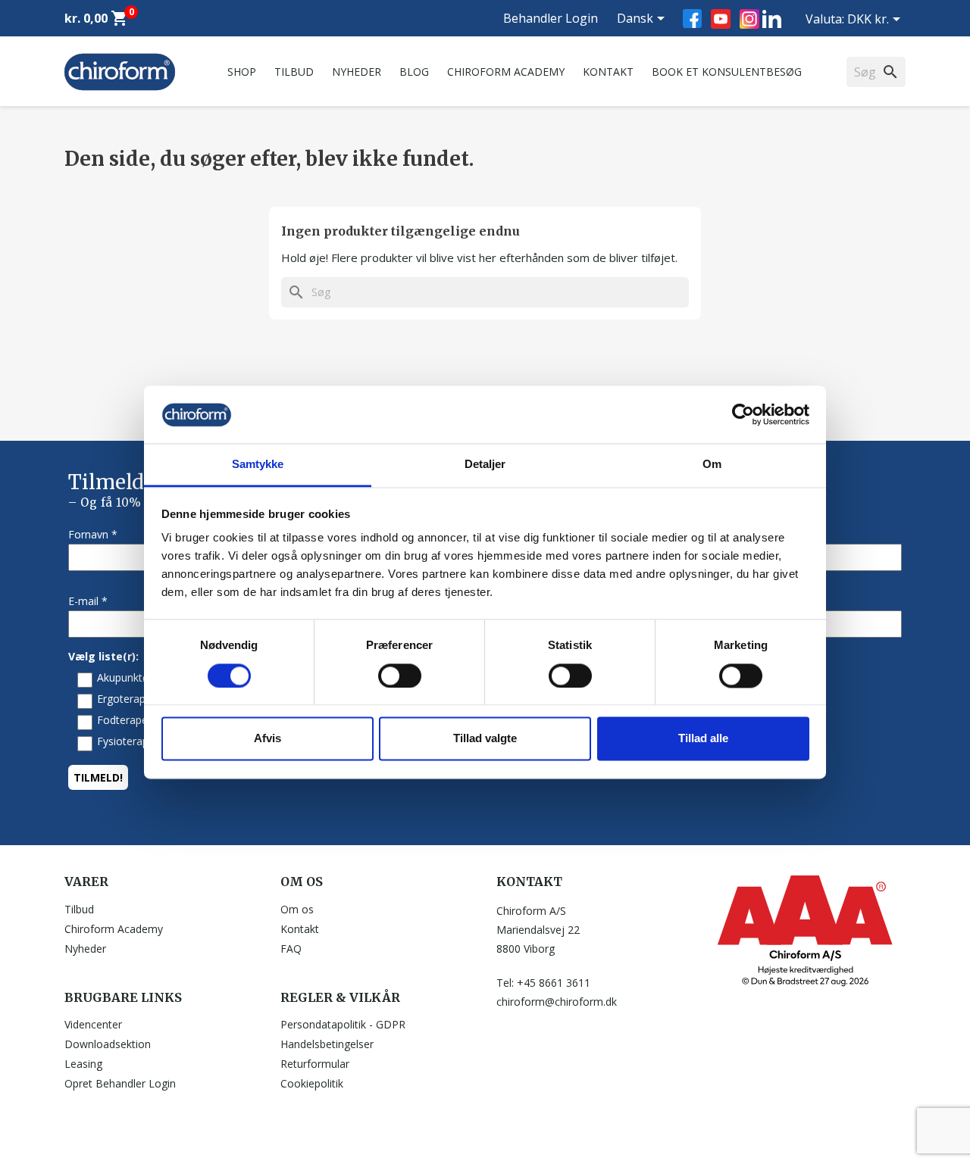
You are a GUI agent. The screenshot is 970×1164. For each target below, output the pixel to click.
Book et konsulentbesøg (727, 71)
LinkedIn (771, 18)
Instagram (749, 19)
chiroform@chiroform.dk (556, 1001)
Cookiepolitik (311, 1083)
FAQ (291, 948)
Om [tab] (711, 464)
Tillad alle (703, 738)
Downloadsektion (107, 1044)
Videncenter (93, 1024)
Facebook (692, 18)
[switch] (399, 675)
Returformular (314, 1063)
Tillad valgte (485, 738)
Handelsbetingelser (327, 1044)
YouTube (721, 19)
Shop (241, 71)
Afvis (267, 738)
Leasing (83, 1063)
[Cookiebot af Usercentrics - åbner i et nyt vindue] (743, 414)
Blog (414, 71)
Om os (297, 909)
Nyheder (356, 71)
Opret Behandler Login (120, 1083)
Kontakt (608, 71)
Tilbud (294, 71)
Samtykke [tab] (258, 464)
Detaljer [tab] (485, 464)
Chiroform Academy (506, 71)
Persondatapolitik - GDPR (342, 1024)
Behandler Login (550, 18)
